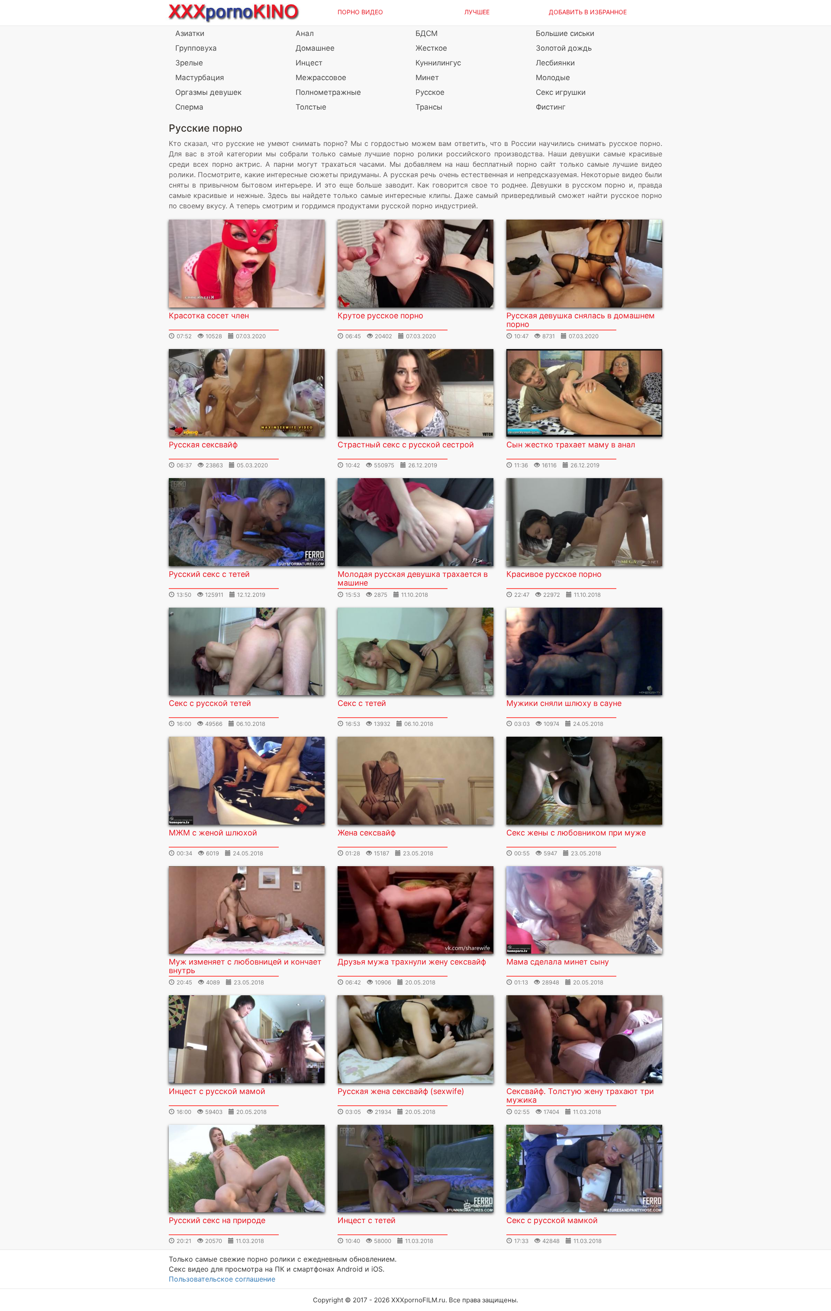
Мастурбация (199, 77)
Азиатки (189, 33)
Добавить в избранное (588, 12)
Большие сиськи (565, 33)
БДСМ (427, 33)
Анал (305, 33)
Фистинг (551, 107)
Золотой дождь (564, 48)
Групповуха (196, 48)
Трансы (429, 107)
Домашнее (315, 48)
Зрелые (189, 62)
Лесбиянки (555, 62)
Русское (430, 92)
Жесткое (431, 48)
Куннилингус (438, 62)
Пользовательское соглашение (222, 1279)
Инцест (309, 62)
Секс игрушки (561, 92)
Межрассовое (321, 77)
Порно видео (360, 12)
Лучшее (477, 12)
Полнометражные (328, 92)
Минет (427, 77)
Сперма (189, 107)
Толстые (311, 107)
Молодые (553, 77)
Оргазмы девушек (208, 92)
